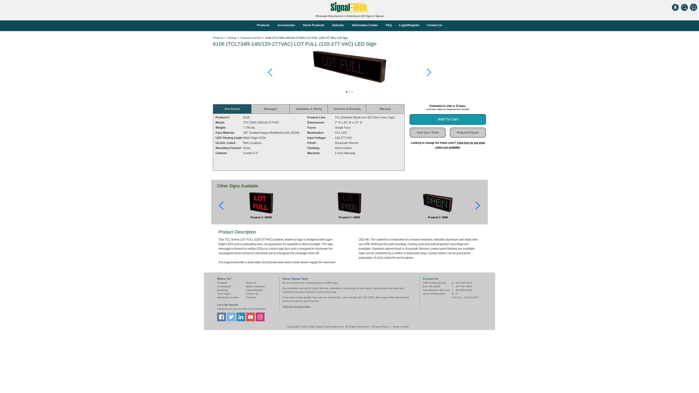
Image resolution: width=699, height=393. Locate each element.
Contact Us (434, 25)
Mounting (222, 290)
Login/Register (409, 25)
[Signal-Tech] (349, 7)
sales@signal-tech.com (436, 290)
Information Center (365, 25)
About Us (251, 283)
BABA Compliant (255, 286)
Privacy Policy (380, 326)
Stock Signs (224, 294)
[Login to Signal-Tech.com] (675, 7)
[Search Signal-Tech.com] (684, 7)
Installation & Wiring (309, 108)
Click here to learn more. (296, 306)
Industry (338, 25)
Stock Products (313, 25)
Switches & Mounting (347, 108)
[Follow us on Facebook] (221, 317)
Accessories (286, 25)
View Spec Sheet (427, 132)
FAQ (389, 25)
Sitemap (251, 297)
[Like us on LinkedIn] (240, 317)
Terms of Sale (401, 326)
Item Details (232, 108)
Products (263, 25)
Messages (270, 108)
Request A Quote (468, 132)
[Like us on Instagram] (260, 317)
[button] (270, 72)
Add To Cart (448, 119)
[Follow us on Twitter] (231, 317)
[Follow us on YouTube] (250, 317)
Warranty (385, 108)
